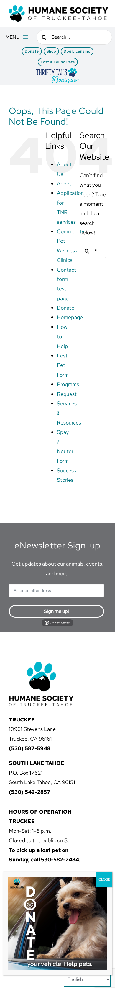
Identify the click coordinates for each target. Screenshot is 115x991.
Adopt (64, 183)
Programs (68, 384)
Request (67, 394)
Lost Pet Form (63, 365)
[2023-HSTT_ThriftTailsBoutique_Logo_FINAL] (57, 69)
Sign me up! (56, 611)
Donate (65, 307)
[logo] (58, 7)
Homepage (70, 317)
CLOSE (104, 879)
